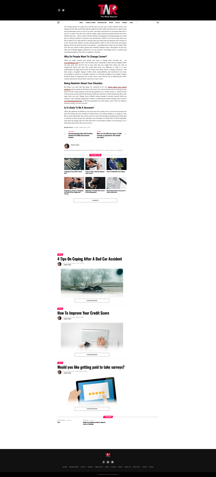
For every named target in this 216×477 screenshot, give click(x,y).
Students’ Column (90, 22)
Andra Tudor (75, 145)
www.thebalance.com (71, 63)
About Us (83, 467)
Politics (117, 22)
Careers (107, 467)
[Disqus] (95, 223)
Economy (124, 22)
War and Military (102, 22)
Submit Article (99, 467)
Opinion (111, 22)
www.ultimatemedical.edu (73, 101)
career (77, 127)
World (81, 22)
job (89, 127)
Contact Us (128, 467)
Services (120, 467)
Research (113, 467)
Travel (131, 22)
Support (144, 467)
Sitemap (151, 467)
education (83, 127)
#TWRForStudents (74, 467)
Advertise (90, 467)
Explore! (65, 467)
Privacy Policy (136, 467)
